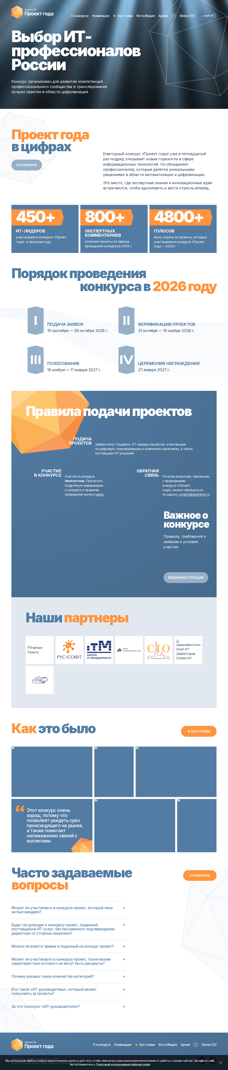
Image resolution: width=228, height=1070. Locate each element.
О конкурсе (80, 16)
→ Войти (207, 15)
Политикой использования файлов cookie (123, 1064)
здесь (99, 494)
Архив (163, 16)
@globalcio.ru (200, 494)
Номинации (100, 16)
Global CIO (187, 16)
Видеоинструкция (185, 577)
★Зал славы (198, 731)
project (185, 494)
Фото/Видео (145, 16)
